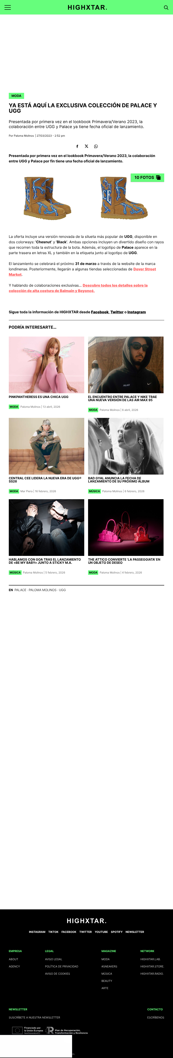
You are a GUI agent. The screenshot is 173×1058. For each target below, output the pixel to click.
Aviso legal (53, 959)
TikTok (53, 932)
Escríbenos (155, 1017)
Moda (16, 96)
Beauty (106, 981)
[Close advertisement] (67, 1039)
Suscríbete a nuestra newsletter (34, 1017)
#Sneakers (109, 966)
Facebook (100, 312)
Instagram (136, 312)
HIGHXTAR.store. (152, 966)
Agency (14, 966)
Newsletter (134, 932)
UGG (62, 590)
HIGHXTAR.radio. (152, 973)
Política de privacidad (61, 966)
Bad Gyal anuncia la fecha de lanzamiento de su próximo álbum (118, 479)
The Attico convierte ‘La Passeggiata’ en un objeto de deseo (124, 561)
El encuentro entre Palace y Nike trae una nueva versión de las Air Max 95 (122, 398)
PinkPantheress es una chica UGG (38, 397)
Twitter (116, 312)
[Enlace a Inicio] (86, 922)
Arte (104, 988)
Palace (20, 590)
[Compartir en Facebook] (77, 146)
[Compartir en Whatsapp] (96, 146)
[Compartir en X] (87, 146)
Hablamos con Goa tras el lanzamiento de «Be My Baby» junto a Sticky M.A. (45, 561)
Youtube (101, 932)
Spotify (117, 932)
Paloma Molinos (24, 135)
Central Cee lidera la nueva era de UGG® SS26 (45, 479)
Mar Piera (26, 491)
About (13, 959)
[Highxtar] (87, 7)
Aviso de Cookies (57, 973)
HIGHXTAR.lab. (150, 959)
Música (94, 491)
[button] (8, 7)
